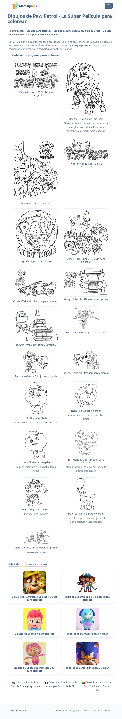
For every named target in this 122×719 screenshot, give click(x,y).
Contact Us (61, 710)
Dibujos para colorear (39, 30)
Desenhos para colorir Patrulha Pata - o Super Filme (97, 686)
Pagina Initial (17, 30)
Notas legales (19, 710)
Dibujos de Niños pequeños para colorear (77, 30)
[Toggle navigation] (108, 6)
